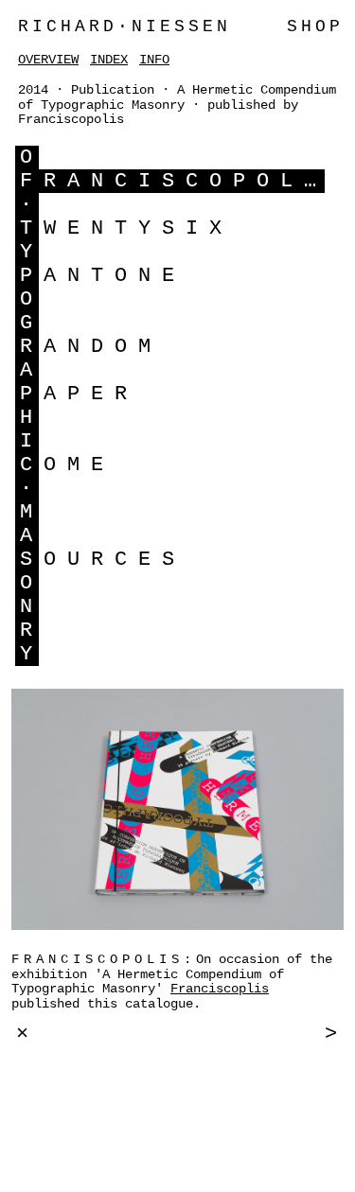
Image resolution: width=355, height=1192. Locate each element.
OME (79, 465)
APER (91, 394)
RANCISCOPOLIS (197, 181)
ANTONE (115, 276)
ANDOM (103, 347)
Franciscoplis (219, 988)
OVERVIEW (48, 59)
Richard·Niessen (124, 26)
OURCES (115, 559)
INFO (154, 59)
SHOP (315, 26)
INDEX (109, 59)
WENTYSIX (138, 228)
